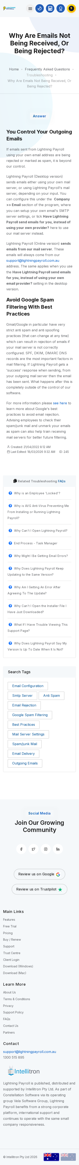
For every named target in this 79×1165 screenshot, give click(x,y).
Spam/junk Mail (24, 744)
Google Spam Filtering (30, 715)
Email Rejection (24, 705)
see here (60, 403)
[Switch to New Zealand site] (68, 1157)
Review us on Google (36, 874)
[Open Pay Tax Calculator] (50, 8)
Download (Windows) (18, 966)
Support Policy (13, 1012)
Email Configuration (27, 686)
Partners (9, 1032)
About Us (9, 992)
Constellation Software (21, 1095)
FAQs (62, 481)
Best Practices (23, 724)
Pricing (8, 933)
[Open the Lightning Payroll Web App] (71, 8)
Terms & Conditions (16, 999)
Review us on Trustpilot (37, 889)
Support (8, 946)
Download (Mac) (14, 973)
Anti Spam (51, 695)
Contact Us (10, 1025)
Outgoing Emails (25, 763)
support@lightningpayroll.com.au (32, 260)
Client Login (11, 959)
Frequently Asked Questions (47, 69)
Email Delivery (23, 753)
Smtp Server (22, 695)
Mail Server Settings (28, 734)
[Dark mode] (39, 8)
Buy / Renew (12, 939)
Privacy (8, 1006)
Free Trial (9, 926)
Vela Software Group (31, 1101)
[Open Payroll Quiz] (60, 8)
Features (9, 919)
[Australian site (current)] (51, 1157)
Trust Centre (11, 953)
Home (14, 69)
